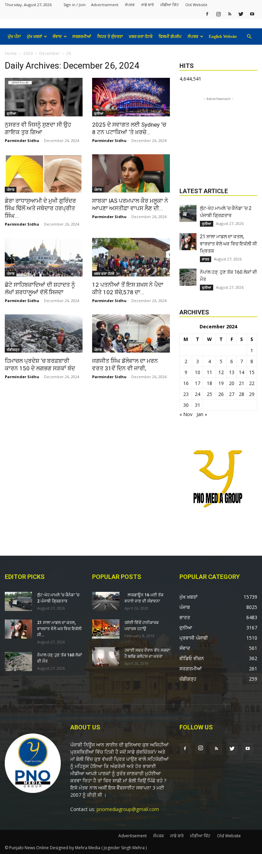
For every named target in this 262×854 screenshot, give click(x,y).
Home (11, 53)
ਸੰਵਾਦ (57, 36)
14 (241, 372)
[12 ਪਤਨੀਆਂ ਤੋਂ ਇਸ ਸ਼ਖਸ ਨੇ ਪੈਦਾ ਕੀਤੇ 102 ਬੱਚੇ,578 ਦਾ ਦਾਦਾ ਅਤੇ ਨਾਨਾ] (131, 257)
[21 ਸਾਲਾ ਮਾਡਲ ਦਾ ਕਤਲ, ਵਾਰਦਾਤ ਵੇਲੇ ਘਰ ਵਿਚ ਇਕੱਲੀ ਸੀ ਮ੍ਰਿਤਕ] (187, 241)
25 (209, 394)
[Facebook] (207, 13)
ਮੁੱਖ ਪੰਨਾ (14, 36)
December (49, 53)
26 (221, 394)
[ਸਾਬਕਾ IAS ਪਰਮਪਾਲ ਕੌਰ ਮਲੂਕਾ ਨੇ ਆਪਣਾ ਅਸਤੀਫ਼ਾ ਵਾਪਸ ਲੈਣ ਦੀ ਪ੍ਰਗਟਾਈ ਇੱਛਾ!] (131, 173)
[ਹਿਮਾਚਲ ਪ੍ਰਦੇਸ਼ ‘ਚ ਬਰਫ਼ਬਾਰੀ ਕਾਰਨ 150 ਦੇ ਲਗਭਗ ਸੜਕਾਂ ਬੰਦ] (44, 333)
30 (186, 405)
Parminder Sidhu (22, 140)
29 (251, 394)
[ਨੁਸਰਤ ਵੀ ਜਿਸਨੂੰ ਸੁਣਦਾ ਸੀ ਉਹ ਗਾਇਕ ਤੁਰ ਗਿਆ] (44, 97)
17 (197, 383)
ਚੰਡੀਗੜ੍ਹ (13, 349)
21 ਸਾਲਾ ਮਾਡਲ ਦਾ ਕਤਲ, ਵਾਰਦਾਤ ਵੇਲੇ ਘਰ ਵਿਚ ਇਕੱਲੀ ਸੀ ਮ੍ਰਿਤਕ (228, 244)
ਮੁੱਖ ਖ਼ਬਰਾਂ (34, 36)
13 (231, 372)
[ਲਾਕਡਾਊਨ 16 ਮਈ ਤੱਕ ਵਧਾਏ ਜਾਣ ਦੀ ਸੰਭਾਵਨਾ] (105, 601)
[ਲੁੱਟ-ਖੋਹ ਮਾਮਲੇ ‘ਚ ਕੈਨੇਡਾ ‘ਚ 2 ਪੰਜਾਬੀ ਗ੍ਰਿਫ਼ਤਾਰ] (187, 213)
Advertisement (104, 4)
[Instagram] (218, 13)
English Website (223, 36)
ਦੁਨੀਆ (11, 113)
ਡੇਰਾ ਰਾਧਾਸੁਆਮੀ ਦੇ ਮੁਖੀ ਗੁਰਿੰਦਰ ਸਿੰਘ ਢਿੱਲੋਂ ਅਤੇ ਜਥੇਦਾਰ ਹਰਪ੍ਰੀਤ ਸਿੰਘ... (40, 208)
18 (209, 383)
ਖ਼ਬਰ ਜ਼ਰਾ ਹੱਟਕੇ (140, 36)
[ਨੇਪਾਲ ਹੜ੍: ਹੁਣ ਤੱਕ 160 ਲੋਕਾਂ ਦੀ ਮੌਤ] (187, 277)
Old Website (196, 4)
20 (231, 383)
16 (186, 383)
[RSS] (229, 13)
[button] (249, 36)
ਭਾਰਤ (205, 259)
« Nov (185, 414)
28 (241, 394)
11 (209, 372)
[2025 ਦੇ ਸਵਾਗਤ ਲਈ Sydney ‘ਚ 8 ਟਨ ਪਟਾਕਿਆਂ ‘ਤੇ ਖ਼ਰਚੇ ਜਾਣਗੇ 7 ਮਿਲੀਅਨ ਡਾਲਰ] (131, 97)
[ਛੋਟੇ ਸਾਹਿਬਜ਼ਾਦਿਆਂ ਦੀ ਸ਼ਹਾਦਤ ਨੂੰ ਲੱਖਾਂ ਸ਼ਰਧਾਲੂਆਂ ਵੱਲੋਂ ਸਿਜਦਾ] (44, 257)
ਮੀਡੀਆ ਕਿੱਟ (169, 4)
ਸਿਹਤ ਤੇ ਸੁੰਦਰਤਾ (110, 36)
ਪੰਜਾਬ (10, 189)
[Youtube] (252, 13)
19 (221, 383)
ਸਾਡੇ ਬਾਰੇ (147, 4)
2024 (28, 53)
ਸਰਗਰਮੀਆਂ (81, 36)
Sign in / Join (74, 4)
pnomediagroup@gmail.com (128, 809)
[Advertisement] (218, 136)
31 (197, 405)
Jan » (201, 414)
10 (197, 372)
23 (186, 394)
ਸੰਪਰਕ (130, 4)
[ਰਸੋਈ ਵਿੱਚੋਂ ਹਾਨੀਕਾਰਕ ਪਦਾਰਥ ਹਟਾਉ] (105, 629)
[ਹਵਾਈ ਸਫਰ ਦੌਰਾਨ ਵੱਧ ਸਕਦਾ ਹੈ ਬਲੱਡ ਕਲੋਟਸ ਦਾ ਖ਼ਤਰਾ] (105, 656)
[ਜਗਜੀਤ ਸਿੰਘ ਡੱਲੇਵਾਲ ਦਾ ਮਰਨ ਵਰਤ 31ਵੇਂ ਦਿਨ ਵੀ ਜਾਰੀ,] (131, 333)
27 (231, 394)
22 (251, 383)
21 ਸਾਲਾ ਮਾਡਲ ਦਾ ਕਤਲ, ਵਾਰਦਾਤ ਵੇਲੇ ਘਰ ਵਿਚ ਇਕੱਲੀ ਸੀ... (59, 628)
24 (197, 394)
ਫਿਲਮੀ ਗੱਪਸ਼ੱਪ (170, 36)
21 (241, 383)
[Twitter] (241, 13)
